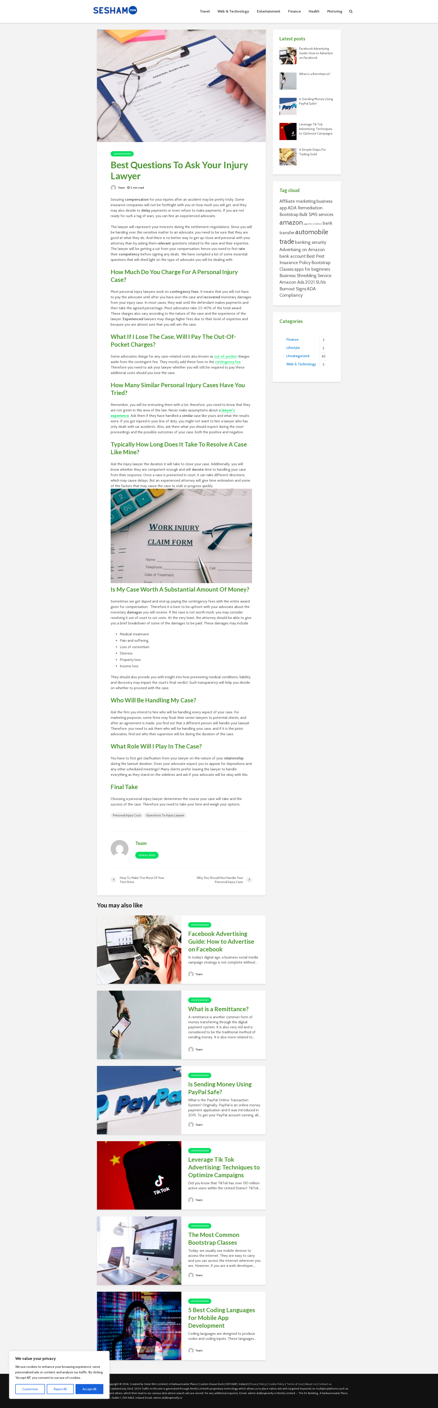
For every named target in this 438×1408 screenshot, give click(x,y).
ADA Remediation (305, 207)
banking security (310, 242)
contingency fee (228, 362)
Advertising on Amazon (302, 249)
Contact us (324, 1384)
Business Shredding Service (305, 275)
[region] (59, 1375)
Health (314, 11)
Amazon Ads (291, 282)
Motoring (334, 11)
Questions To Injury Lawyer (165, 815)
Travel (205, 11)
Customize (30, 1389)
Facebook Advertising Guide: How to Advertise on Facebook (221, 941)
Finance (294, 11)
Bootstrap (289, 214)
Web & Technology (233, 11)
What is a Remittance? (218, 1009)
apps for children (313, 223)
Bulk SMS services (316, 214)
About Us (310, 1384)
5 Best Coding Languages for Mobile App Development (221, 1317)
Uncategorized (122, 153)
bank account (292, 256)
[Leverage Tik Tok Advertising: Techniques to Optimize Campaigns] (139, 1175)
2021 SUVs (315, 282)
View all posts (147, 855)
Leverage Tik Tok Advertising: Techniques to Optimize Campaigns (224, 1167)
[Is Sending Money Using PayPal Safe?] (139, 1100)
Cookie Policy (276, 1384)
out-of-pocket (225, 356)
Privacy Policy (258, 1384)
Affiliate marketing (297, 201)
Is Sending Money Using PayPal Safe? (220, 1088)
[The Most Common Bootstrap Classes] (139, 1250)
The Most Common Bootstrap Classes (213, 1238)
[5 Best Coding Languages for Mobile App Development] (139, 1325)
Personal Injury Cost (127, 815)
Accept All (89, 1389)
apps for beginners (312, 269)
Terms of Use (295, 1384)
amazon (291, 222)
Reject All (60, 1389)
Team (121, 187)
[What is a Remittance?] (139, 1024)
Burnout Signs (292, 288)
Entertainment (268, 11)
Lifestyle (293, 348)
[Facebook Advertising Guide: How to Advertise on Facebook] (139, 949)
